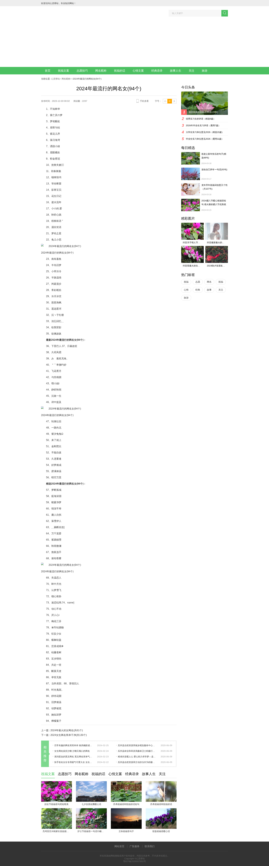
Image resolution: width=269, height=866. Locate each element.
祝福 (186, 281)
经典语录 (157, 70)
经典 (197, 289)
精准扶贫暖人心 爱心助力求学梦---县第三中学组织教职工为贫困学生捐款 (137, 756)
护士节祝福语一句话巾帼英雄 (92, 831)
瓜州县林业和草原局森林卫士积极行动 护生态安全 (137, 751)
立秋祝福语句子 (126, 831)
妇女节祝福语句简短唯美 (56, 804)
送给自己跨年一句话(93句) (214, 169)
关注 (191, 70)
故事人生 (175, 70)
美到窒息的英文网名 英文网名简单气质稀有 (73, 756)
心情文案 (138, 70)
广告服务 (134, 846)
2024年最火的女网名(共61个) (66, 730)
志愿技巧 (82, 70)
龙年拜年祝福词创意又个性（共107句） (214, 187)
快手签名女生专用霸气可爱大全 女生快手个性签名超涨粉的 (73, 762)
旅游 (204, 70)
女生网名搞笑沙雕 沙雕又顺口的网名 (72, 751)
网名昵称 (100, 70)
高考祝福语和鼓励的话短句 (126, 804)
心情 (186, 289)
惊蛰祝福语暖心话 (161, 831)
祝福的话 (119, 70)
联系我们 (150, 846)
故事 (209, 289)
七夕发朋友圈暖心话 (91, 804)
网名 (209, 281)
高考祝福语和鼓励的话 (161, 804)
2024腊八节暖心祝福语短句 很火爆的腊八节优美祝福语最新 (213, 202)
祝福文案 (63, 70)
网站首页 (119, 846)
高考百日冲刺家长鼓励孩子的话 (57, 831)
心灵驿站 (55, 79)
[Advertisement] (134, 43)
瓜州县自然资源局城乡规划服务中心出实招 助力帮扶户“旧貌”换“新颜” (137, 745)
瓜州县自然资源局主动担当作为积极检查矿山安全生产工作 (137, 762)
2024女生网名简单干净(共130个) (68, 735)
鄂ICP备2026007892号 (134, 861)
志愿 (197, 281)
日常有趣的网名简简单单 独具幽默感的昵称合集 (73, 745)
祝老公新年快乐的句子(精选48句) (213, 156)
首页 (47, 70)
